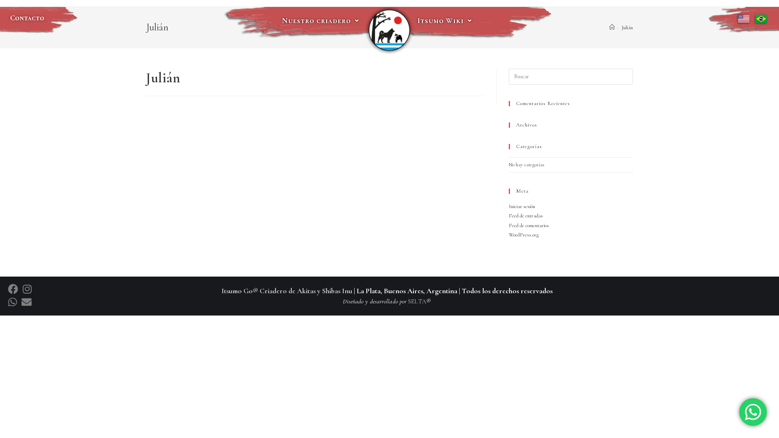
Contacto (27, 17)
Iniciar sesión (522, 206)
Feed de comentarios (529, 225)
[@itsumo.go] (27, 289)
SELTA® (419, 301)
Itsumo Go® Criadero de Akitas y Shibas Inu (287, 290)
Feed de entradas (526, 216)
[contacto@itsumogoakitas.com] (27, 302)
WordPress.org (524, 235)
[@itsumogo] (14, 289)
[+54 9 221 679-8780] (13, 302)
